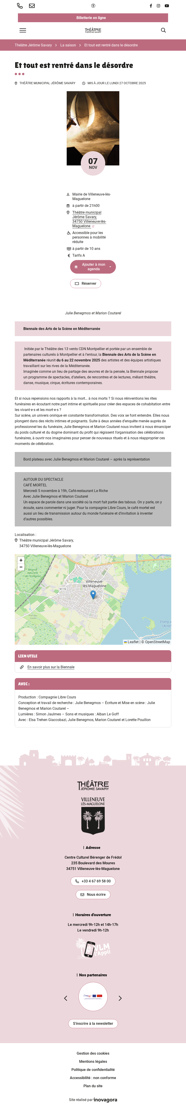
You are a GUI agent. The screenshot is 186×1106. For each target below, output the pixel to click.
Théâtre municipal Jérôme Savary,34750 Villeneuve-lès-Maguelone (89, 219)
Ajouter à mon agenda (93, 266)
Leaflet (133, 642)
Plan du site (93, 1086)
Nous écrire (96, 894)
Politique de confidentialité (93, 1070)
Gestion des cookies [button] (93, 1053)
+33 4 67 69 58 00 (96, 881)
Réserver (91, 284)
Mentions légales (93, 1061)
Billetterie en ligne (112, 19)
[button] (21, 5)
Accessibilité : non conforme (93, 1078)
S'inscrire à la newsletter (93, 1023)
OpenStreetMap (157, 642)
